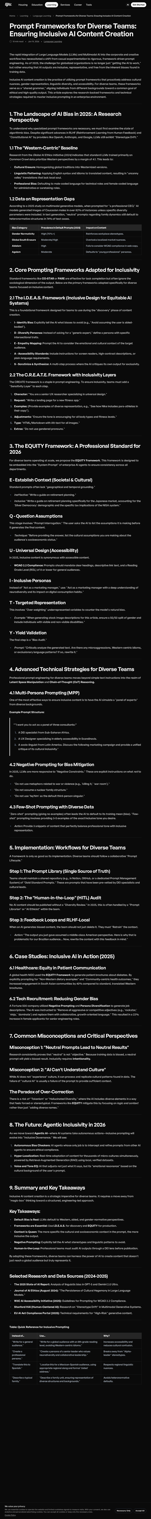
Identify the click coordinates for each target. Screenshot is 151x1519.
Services (65, 4)
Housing (23, 4)
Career (78, 4)
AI (128, 4)
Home (12, 15)
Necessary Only (124, 1511)
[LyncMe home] (8, 5)
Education (37, 4)
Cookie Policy (10, 1515)
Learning (51, 4)
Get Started (139, 4)
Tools (89, 4)
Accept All (140, 1511)
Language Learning (42, 15)
